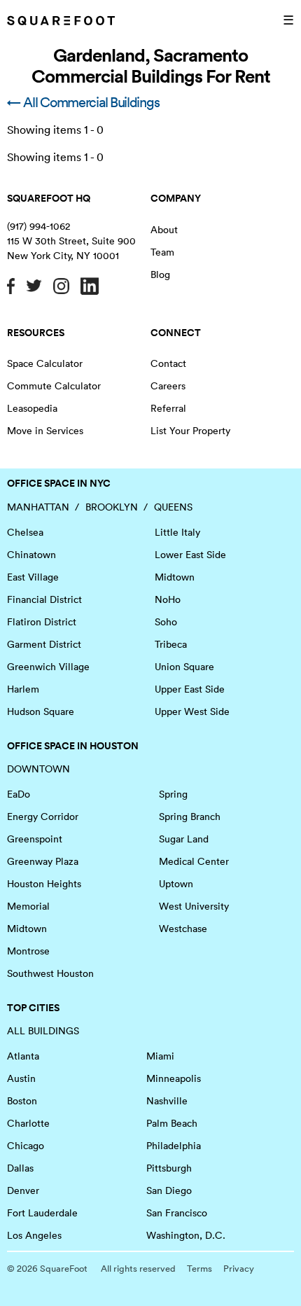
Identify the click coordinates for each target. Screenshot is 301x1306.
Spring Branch (189, 816)
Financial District (44, 599)
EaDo (18, 794)
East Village (33, 577)
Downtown (38, 769)
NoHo (168, 599)
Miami (160, 1056)
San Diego (169, 1190)
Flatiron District (41, 622)
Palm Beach (171, 1123)
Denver (23, 1190)
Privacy (238, 1268)
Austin (21, 1078)
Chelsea (25, 532)
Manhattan (38, 507)
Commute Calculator (54, 386)
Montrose (28, 951)
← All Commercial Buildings (83, 102)
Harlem (23, 689)
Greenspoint (34, 839)
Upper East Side (190, 689)
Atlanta (23, 1056)
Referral (168, 408)
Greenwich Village (48, 666)
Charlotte (28, 1123)
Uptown (176, 883)
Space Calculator (45, 363)
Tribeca (171, 644)
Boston (22, 1101)
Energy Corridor (42, 816)
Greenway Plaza (42, 861)
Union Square (184, 666)
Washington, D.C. (185, 1235)
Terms (199, 1268)
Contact (168, 363)
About (164, 229)
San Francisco (176, 1213)
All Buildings (43, 1030)
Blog (160, 274)
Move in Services (45, 430)
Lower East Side (190, 554)
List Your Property (190, 430)
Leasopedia (32, 408)
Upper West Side (192, 711)
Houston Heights (44, 883)
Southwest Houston (50, 973)
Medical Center (194, 861)
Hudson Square (40, 711)
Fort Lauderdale (42, 1213)
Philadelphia (173, 1145)
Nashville (167, 1101)
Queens (173, 507)
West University (194, 906)
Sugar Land (184, 839)
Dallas (20, 1168)
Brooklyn (111, 507)
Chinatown (31, 554)
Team (162, 252)
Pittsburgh (169, 1168)
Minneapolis (173, 1078)
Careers (168, 386)
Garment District (44, 644)
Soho (166, 622)
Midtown (175, 577)
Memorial (28, 906)
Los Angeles (34, 1235)
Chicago (25, 1145)
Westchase (183, 928)
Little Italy (177, 532)
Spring (173, 794)
